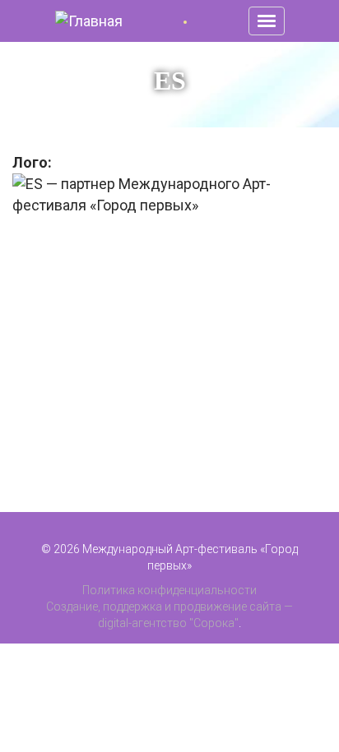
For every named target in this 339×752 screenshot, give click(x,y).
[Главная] (89, 21)
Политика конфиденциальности (169, 590)
